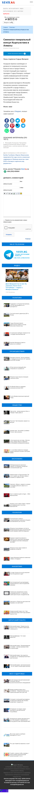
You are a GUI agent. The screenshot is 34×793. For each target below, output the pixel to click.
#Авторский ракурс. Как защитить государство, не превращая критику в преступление (20, 657)
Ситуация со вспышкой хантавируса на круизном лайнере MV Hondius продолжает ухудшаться (20, 701)
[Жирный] (4, 193)
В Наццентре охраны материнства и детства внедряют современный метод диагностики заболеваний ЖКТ (20, 720)
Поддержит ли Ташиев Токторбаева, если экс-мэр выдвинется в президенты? (19, 305)
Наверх (28, 239)
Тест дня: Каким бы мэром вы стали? (20, 743)
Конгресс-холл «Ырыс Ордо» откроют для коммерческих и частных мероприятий (20, 505)
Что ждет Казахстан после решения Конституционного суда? (19, 573)
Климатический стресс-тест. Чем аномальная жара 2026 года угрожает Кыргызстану (20, 613)
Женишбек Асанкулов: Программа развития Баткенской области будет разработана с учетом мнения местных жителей (15, 145)
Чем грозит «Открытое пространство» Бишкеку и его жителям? (20, 602)
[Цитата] (16, 193)
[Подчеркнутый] (9, 193)
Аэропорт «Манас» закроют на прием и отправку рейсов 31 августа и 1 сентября (20, 486)
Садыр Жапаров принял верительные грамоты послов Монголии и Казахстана (18, 325)
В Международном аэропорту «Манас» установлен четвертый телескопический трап (18, 466)
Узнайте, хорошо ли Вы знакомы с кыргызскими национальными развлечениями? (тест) (19, 755)
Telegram (16, 19)
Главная (5, 27)
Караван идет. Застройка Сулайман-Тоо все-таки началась (20, 431)
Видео (21, 8)
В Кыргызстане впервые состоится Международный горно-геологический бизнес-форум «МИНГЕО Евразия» (20, 530)
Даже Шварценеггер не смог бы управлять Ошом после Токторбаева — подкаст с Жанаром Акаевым (16, 286)
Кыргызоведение (8, 11)
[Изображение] (14, 193)
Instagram (13, 19)
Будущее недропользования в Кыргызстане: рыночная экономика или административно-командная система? (19, 540)
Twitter (6, 19)
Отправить (9, 234)
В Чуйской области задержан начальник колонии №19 (18, 387)
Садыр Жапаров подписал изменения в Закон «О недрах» (20, 558)
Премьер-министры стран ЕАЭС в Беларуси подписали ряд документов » (16, 161)
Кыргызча (6, 13)
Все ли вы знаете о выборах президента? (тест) (17, 734)
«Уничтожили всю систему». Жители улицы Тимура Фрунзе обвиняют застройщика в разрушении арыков (20, 442)
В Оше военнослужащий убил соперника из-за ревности (18, 368)
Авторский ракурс (14, 8)
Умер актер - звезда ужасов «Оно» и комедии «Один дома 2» (19, 412)
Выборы (5, 8)
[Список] (19, 193)
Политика (12, 27)
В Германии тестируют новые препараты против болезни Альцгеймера (18, 710)
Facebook (8, 19)
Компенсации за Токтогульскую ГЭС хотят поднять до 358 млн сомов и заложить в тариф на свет (19, 476)
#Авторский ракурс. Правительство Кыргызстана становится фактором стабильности (19, 628)
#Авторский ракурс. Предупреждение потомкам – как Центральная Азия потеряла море (20, 647)
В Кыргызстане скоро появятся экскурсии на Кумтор (18, 548)
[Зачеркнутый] (11, 193)
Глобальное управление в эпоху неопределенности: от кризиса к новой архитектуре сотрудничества (19, 593)
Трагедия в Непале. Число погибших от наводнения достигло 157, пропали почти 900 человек (20, 359)
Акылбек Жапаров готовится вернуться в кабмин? (17, 343)
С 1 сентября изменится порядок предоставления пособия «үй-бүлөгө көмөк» (20, 451)
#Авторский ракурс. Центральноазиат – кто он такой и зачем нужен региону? (20, 665)
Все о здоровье (18, 11)
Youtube (11, 19)
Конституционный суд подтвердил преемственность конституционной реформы (19, 584)
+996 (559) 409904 (13, 171)
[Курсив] (7, 193)
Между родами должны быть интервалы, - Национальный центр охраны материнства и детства (19, 691)
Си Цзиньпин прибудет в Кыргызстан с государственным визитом (20, 333)
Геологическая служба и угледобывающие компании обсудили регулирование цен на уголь (20, 520)
